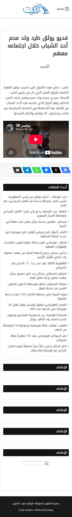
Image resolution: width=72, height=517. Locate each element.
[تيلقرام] (26, 170)
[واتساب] (36, 170)
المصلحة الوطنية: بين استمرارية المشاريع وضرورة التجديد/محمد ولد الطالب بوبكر (36, 317)
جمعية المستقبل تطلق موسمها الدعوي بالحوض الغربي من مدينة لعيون (37, 286)
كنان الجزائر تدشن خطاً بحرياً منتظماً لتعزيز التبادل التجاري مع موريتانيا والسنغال (37, 348)
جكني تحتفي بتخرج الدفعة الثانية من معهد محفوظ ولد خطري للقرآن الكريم (35, 255)
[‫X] (55, 170)
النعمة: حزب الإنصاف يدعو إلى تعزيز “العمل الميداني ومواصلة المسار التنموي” (34, 213)
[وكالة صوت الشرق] (36, 9)
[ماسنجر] (45, 170)
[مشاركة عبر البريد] (16, 170)
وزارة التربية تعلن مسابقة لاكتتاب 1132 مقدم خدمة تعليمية (35, 296)
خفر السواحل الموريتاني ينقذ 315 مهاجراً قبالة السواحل (38, 338)
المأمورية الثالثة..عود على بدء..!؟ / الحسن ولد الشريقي (38, 265)
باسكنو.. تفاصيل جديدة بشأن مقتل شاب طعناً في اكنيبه (36, 223)
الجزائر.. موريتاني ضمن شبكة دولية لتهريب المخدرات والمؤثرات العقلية (35, 244)
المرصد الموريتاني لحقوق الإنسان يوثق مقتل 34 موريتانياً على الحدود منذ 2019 (37, 306)
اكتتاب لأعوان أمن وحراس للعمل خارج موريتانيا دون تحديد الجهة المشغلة (35, 234)
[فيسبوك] (64, 170)
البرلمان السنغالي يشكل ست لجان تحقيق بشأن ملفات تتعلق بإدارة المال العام (38, 275)
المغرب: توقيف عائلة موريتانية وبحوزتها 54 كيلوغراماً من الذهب (34, 327)
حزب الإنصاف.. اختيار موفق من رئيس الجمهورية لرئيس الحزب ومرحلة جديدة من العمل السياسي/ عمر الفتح (34, 201)
